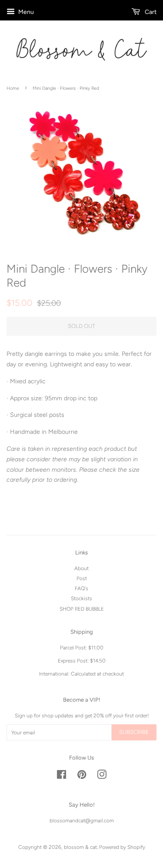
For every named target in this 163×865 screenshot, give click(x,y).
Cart (149, 12)
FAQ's (81, 588)
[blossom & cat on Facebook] (62, 777)
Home (13, 88)
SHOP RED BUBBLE (82, 609)
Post (82, 578)
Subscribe (134, 732)
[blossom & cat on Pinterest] (81, 777)
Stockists (81, 598)
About (81, 568)
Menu (25, 12)
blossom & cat (80, 847)
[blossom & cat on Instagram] (101, 777)
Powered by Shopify (122, 847)
